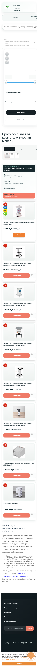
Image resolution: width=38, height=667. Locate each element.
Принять (19, 663)
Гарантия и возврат (11, 608)
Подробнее (19, 234)
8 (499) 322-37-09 (10, 643)
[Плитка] (7, 155)
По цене (21, 149)
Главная (5, 39)
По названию (9, 149)
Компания (8, 617)
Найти (29, 628)
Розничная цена (10, 71)
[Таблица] (17, 155)
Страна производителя (12, 92)
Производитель (10, 102)
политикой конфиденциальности (14, 658)
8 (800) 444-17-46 (25, 643)
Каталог (15, 17)
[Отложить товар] (33, 275)
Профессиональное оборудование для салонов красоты (17, 42)
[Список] (12, 155)
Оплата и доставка (11, 603)
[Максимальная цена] (35, 83)
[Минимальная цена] (5, 83)
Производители (10, 621)
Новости (7, 612)
